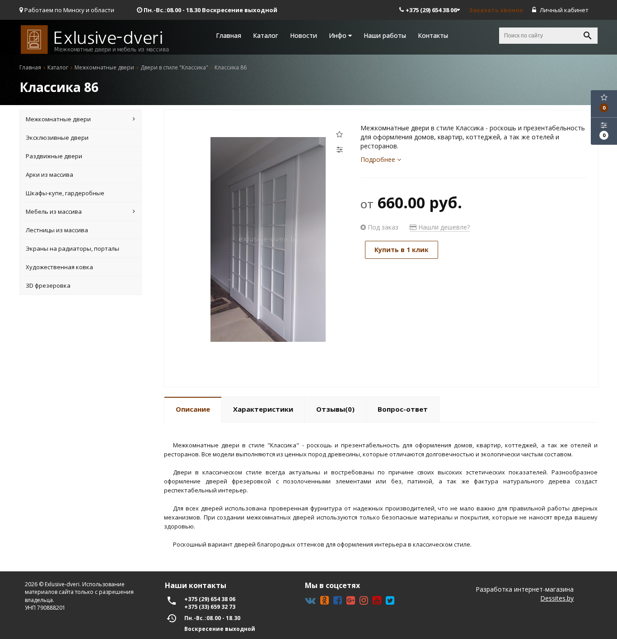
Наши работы (385, 35)
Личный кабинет (563, 10)
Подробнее (378, 159)
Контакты (433, 35)
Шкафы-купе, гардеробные (65, 193)
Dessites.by (557, 598)
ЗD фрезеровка (48, 285)
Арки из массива (49, 174)
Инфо (338, 35)
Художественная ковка (59, 267)
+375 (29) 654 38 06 (431, 10)
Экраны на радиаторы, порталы (72, 248)
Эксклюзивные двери (57, 137)
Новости (303, 35)
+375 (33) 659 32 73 (209, 607)
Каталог (265, 35)
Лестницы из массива (57, 230)
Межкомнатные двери (58, 119)
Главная (228, 35)
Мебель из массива (54, 211)
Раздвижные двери (54, 156)
